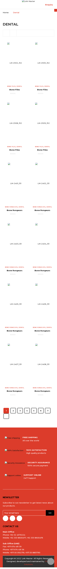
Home (6, 12)
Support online (32, 475)
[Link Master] (28, 1)
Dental (19, 86)
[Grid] (6, 33)
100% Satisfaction (36, 450)
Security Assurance (39, 462)
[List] (13, 33)
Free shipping (30, 437)
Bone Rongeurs (11, 207)
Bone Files (11, 86)
